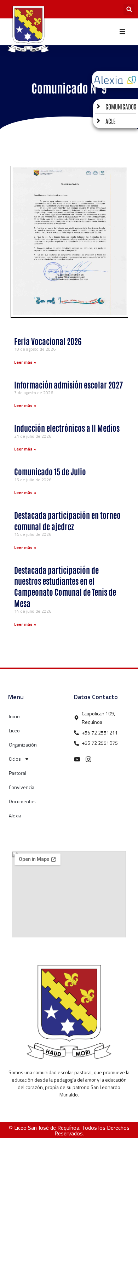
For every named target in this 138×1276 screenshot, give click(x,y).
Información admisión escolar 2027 (68, 384)
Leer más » (25, 362)
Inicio (14, 716)
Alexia (15, 815)
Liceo (14, 730)
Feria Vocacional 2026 (47, 341)
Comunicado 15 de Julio (50, 471)
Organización (23, 744)
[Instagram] (88, 759)
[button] (128, 9)
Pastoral (17, 773)
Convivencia (21, 787)
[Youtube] (77, 759)
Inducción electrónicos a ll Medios (67, 428)
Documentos (22, 801)
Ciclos (15, 758)
